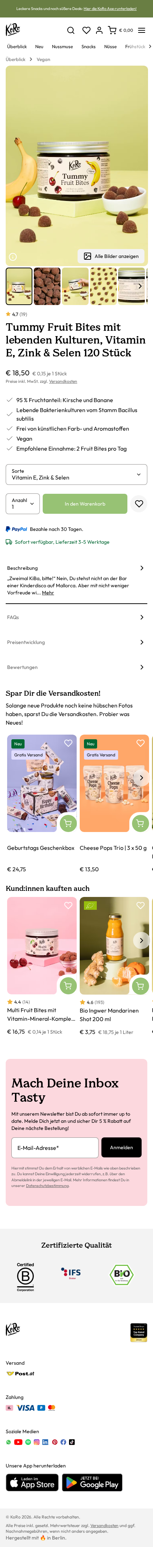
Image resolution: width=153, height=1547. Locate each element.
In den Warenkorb (85, 504)
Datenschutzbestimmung (47, 1185)
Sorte (18, 471)
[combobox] (74, 477)
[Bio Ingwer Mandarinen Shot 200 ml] (114, 966)
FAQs (13, 617)
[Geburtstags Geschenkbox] (42, 804)
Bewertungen (22, 667)
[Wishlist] (86, 30)
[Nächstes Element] (140, 286)
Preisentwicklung (26, 642)
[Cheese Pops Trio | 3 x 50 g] (114, 804)
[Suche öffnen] (70, 30)
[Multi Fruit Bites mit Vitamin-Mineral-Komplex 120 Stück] (42, 966)
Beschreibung (22, 568)
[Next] (150, 46)
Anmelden (121, 1147)
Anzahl (19, 500)
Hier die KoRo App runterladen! (110, 8)
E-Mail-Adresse (38, 1147)
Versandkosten (63, 381)
